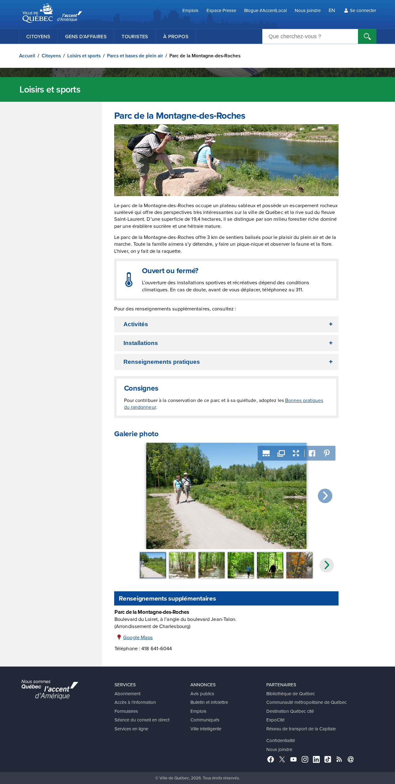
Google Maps (138, 637)
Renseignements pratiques (161, 362)
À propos (175, 36)
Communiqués (204, 719)
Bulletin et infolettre (209, 702)
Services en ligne (131, 728)
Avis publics (202, 693)
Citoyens (38, 36)
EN (332, 10)
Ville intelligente (205, 728)
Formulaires (126, 711)
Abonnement (127, 693)
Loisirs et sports (84, 55)
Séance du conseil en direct (141, 719)
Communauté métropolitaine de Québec (306, 702)
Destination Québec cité (290, 711)
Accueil (27, 55)
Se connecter (363, 10)
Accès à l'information (135, 702)
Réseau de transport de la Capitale (301, 728)
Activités (135, 324)
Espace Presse (221, 10)
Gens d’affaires (85, 36)
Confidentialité (280, 740)
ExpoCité (275, 719)
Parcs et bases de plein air (135, 55)
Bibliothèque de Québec (290, 693)
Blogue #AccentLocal (265, 10)
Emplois (190, 10)
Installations (140, 343)
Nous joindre (308, 10)
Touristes (135, 36)
